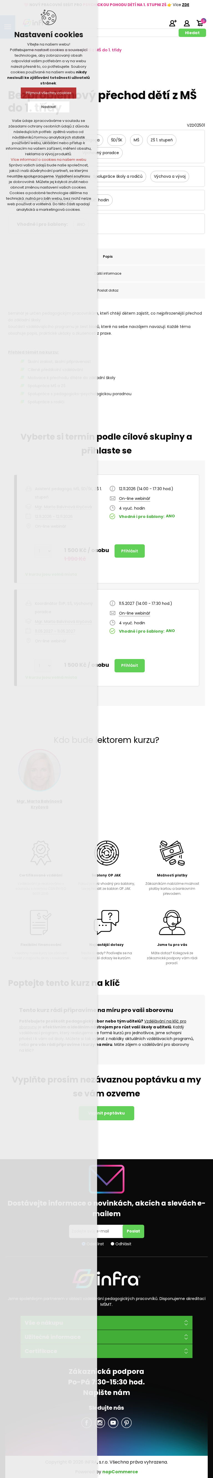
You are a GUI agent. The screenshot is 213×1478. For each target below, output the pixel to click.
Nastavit (48, 106)
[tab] (107, 256)
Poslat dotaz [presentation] (107, 290)
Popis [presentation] (108, 256)
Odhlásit (123, 1243)
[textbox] (99, 33)
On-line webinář (134, 498)
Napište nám (106, 1392)
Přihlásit (186, 23)
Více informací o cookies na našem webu (48, 159)
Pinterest (126, 1422)
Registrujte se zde (173, 23)
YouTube (113, 1422)
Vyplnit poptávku (106, 1113)
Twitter (100, 1422)
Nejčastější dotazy (106, 944)
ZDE (185, 4)
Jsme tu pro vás (172, 944)
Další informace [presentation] (107, 273)
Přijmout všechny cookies (49, 93)
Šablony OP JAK (106, 875)
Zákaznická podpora (106, 1371)
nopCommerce (120, 1472)
